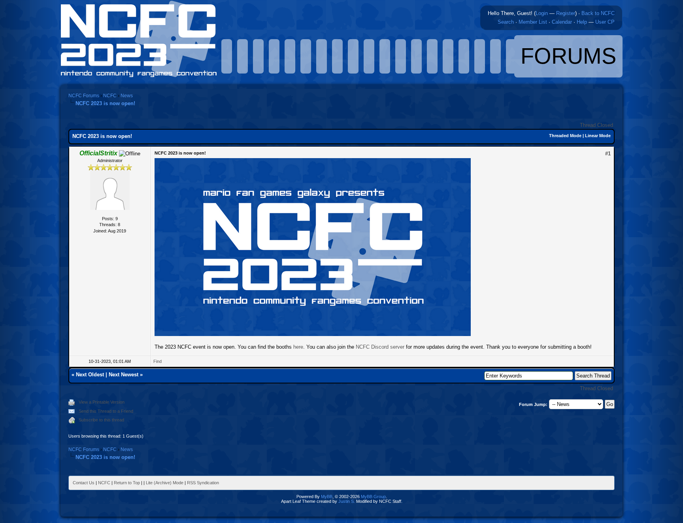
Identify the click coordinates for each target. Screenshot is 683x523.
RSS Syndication (203, 482)
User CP (605, 22)
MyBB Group (373, 496)
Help (582, 22)
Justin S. (346, 501)
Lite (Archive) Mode (164, 482)
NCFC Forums (83, 95)
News (127, 95)
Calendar (562, 22)
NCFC (110, 95)
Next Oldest (90, 375)
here (298, 347)
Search (506, 22)
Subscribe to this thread (101, 419)
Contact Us (83, 482)
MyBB (326, 496)
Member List (533, 22)
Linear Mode (598, 135)
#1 (608, 154)
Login (542, 13)
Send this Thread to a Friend (106, 411)
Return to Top (127, 482)
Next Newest (123, 375)
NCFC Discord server (380, 347)
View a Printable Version (102, 402)
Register (565, 13)
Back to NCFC (598, 13)
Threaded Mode (565, 135)
